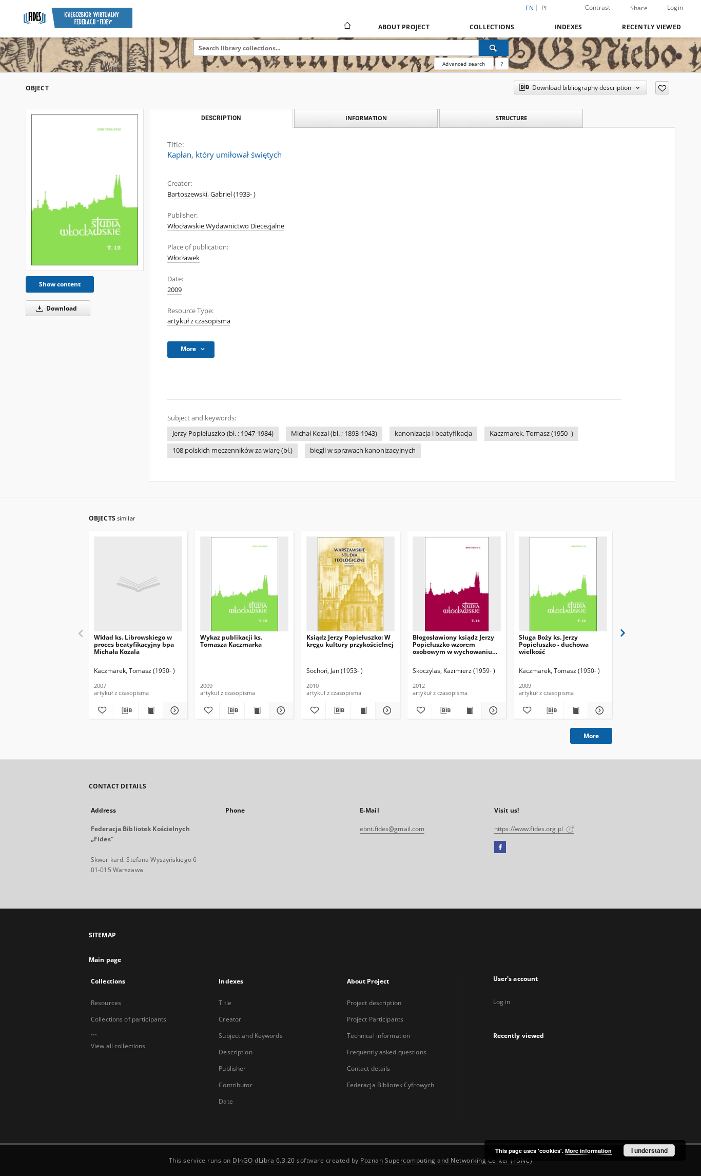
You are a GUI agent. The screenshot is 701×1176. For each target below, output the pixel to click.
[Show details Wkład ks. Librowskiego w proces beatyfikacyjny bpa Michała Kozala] (174, 710)
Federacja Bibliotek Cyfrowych (390, 1085)
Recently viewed (651, 27)
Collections (492, 27)
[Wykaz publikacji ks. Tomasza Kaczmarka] (244, 584)
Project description (374, 1002)
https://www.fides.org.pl (529, 828)
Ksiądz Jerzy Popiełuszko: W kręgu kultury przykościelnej (350, 641)
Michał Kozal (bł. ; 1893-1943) (334, 433)
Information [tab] (366, 118)
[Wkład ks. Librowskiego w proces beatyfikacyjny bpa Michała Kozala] (138, 584)
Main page (105, 959)
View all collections (118, 1046)
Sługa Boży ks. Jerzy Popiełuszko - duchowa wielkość (554, 644)
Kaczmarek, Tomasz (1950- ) (531, 433)
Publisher (232, 1068)
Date (225, 1101)
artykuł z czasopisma (198, 321)
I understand (649, 1150)
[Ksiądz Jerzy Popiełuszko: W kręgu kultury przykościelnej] (350, 584)
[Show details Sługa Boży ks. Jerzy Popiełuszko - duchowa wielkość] (599, 710)
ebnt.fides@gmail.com (392, 828)
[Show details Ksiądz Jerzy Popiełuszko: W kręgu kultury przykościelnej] (386, 710)
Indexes (568, 27)
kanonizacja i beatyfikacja (433, 433)
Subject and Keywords (250, 1035)
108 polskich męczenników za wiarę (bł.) (232, 450)
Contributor (235, 1085)
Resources (106, 1002)
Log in (502, 1001)
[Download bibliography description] (125, 710)
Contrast (598, 7)
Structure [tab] (511, 118)
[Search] (494, 48)
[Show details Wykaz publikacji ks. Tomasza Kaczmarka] (280, 710)
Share (639, 8)
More (591, 735)
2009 (174, 289)
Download (61, 308)
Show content (60, 284)
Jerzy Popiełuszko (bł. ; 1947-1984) (223, 433)
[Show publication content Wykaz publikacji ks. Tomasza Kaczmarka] (257, 710)
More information (588, 1150)
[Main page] (346, 26)
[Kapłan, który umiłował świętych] (84, 189)
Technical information (379, 1035)
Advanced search (463, 63)
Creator (230, 1019)
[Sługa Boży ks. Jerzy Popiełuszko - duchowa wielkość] (563, 584)
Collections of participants (128, 1019)
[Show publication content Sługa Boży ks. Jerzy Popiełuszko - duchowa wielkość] (575, 710)
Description (235, 1052)
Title (225, 1002)
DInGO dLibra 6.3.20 (263, 1160)
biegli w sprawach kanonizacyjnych (363, 450)
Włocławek (183, 258)
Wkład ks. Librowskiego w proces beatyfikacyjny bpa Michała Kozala (134, 644)
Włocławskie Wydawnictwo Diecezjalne (225, 226)
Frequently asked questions (386, 1052)
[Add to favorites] (662, 87)
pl (545, 8)
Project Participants (375, 1019)
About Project (404, 27)
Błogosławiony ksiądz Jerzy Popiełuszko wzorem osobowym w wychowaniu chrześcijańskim (453, 644)
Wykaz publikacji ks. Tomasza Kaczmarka (231, 641)
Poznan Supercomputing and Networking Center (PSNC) (446, 1160)
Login (675, 7)
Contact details (369, 1068)
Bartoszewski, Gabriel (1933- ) (211, 194)
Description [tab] (221, 118)
